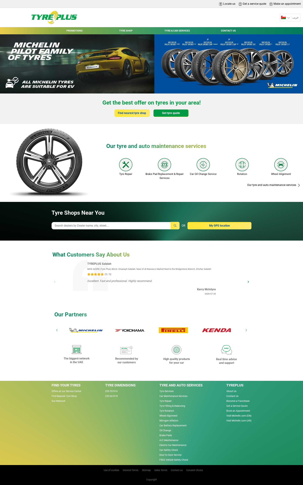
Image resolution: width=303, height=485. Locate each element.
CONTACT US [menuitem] (228, 30)
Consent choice (194, 470)
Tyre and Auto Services (181, 385)
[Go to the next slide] (246, 330)
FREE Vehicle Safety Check (173, 459)
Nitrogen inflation (168, 420)
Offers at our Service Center (66, 391)
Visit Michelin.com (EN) (238, 415)
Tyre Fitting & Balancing (172, 405)
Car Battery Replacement (173, 425)
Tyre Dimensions (120, 385)
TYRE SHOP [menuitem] (126, 30)
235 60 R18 (111, 396)
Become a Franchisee (238, 401)
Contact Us (232, 396)
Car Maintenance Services (173, 396)
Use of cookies (111, 470)
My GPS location (219, 225)
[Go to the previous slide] (56, 330)
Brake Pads (165, 435)
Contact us (177, 470)
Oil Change (165, 430)
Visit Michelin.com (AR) (238, 420)
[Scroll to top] (294, 464)
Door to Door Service (170, 454)
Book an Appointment (238, 410)
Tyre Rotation (166, 410)
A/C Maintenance (168, 440)
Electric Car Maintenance (172, 445)
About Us (231, 391)
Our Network (58, 401)
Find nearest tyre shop (132, 113)
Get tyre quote (171, 113)
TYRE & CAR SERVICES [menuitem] (177, 30)
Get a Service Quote (237, 405)
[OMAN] (285, 17)
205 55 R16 (111, 391)
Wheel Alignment (168, 415)
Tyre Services (166, 391)
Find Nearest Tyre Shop (64, 396)
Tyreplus (234, 385)
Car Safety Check (168, 450)
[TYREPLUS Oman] (53, 17)
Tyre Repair (165, 401)
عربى (295, 17)
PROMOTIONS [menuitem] (74, 30)
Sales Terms (160, 470)
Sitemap (146, 470)
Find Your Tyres (66, 385)
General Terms (130, 470)
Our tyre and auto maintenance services (272, 185)
